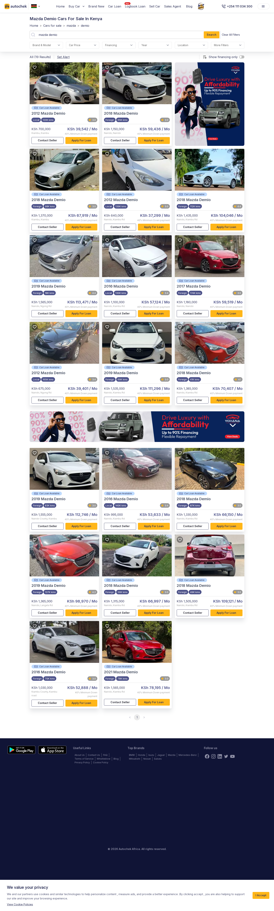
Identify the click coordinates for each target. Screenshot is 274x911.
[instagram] (213, 756)
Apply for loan (81, 140)
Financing (111, 45)
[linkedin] (220, 756)
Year (144, 45)
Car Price (74, 45)
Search (211, 34)
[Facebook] (207, 756)
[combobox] (36, 6)
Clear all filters (231, 34)
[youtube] (232, 756)
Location (183, 45)
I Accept (261, 895)
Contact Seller (47, 140)
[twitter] (226, 756)
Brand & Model (42, 45)
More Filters (221, 45)
